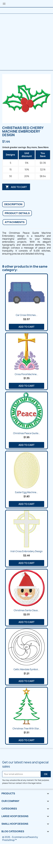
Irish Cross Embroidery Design (26, 551)
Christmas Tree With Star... (27, 728)
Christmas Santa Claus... (26, 610)
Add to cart (16, 187)
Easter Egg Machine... (26, 492)
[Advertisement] (26, 42)
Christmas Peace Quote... (26, 433)
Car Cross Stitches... (26, 315)
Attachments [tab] (15, 222)
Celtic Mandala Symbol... (26, 669)
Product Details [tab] (17, 213)
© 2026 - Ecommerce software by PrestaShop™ (20, 839)
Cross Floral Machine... (26, 374)
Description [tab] (13, 204)
